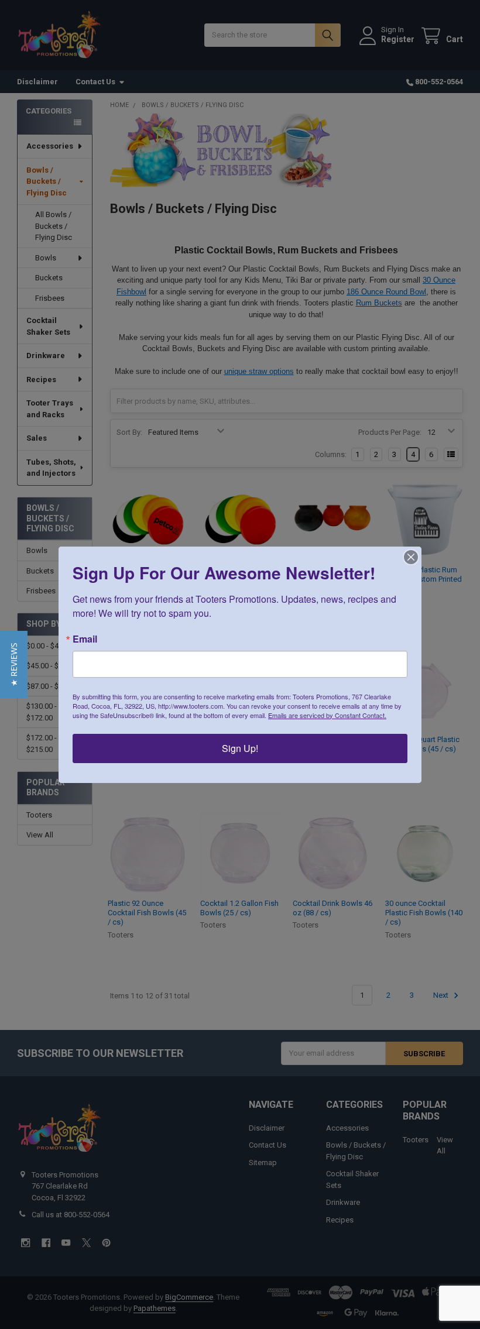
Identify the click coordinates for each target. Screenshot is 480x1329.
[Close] (411, 557)
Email (85, 639)
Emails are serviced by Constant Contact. (327, 715)
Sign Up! (240, 748)
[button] (14, 664)
